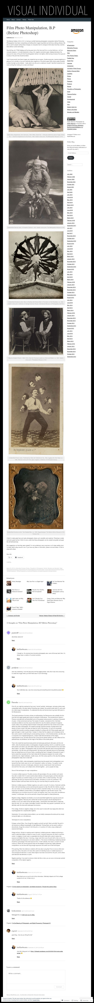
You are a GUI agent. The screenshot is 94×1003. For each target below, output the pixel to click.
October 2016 (70, 238)
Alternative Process (21, 568)
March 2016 (70, 256)
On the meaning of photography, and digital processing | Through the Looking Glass (34, 886)
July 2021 (69, 189)
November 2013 (71, 320)
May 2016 (69, 251)
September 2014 (71, 295)
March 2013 (70, 341)
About (13, 19)
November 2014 (71, 290)
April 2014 (70, 308)
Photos (28, 568)
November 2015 (71, 261)
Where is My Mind (72, 109)
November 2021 (71, 182)
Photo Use (31, 19)
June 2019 (70, 197)
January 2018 (70, 223)
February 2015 (71, 282)
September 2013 (71, 326)
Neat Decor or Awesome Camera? (17, 590)
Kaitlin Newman (71, 123)
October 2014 (70, 292)
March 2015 (70, 279)
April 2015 (70, 277)
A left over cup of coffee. (28, 915)
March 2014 (70, 310)
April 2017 (70, 233)
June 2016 (70, 249)
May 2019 (69, 200)
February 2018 (71, 220)
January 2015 (70, 285)
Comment (59, 987)
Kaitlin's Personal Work (73, 71)
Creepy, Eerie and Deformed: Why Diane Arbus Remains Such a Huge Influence (56, 600)
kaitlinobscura (10, 37)
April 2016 (70, 254)
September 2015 (71, 267)
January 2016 (70, 259)
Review (69, 86)
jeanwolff (15, 632)
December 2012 (71, 349)
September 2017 (71, 225)
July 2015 (69, 272)
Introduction (70, 66)
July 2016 (69, 246)
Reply (13, 640)
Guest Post (70, 61)
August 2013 (70, 328)
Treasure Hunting (71, 94)
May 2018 (69, 213)
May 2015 (69, 274)
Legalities (69, 73)
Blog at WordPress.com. (13, 995)
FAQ (68, 53)
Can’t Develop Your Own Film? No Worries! (38, 599)
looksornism (16, 910)
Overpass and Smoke (13, 615)
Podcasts (69, 81)
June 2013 (70, 333)
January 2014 (70, 315)
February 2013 (71, 344)
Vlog (68, 104)
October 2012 (70, 354)
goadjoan (15, 667)
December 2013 (71, 318)
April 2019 (70, 202)
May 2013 (69, 336)
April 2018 (70, 215)
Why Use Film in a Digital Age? (35, 581)
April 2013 (70, 338)
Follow (70, 158)
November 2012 (71, 351)
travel (68, 91)
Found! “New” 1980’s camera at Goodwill (17, 608)
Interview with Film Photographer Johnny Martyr (58, 591)
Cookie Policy (36, 1000)
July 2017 (69, 228)
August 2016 (70, 243)
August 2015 (70, 269)
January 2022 (70, 179)
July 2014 (69, 300)
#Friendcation (70, 45)
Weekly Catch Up (71, 107)
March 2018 (70, 218)
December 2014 (71, 287)
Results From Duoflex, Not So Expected (38, 590)
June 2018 (70, 210)
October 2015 (70, 264)
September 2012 (71, 356)
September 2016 (71, 241)
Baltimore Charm (71, 50)
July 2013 (69, 331)
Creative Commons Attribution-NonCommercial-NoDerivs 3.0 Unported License (75, 127)
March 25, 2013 (19, 37)
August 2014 (70, 297)
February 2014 (71, 313)
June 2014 (70, 302)
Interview (69, 63)
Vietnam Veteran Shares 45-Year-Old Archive (51, 615)
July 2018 (69, 207)
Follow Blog (70, 142)
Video (68, 102)
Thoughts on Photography (36, 568)
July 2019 (69, 195)
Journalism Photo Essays (74, 68)
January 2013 (70, 346)
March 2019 (70, 205)
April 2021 (70, 192)
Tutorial (45, 568)
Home (8, 19)
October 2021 (70, 184)
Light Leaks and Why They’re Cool (17, 599)
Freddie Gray (70, 58)
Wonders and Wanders (53, 568)
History (24, 19)
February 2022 (71, 177)
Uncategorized (71, 99)
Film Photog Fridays (72, 55)
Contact (19, 19)
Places (69, 79)
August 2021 (70, 187)
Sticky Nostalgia (16, 581)
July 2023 (69, 174)
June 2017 (70, 231)
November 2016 (71, 236)
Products (69, 84)
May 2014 (69, 305)
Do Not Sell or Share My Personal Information (32, 995)
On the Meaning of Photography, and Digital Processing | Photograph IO (31, 923)
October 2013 (70, 323)
